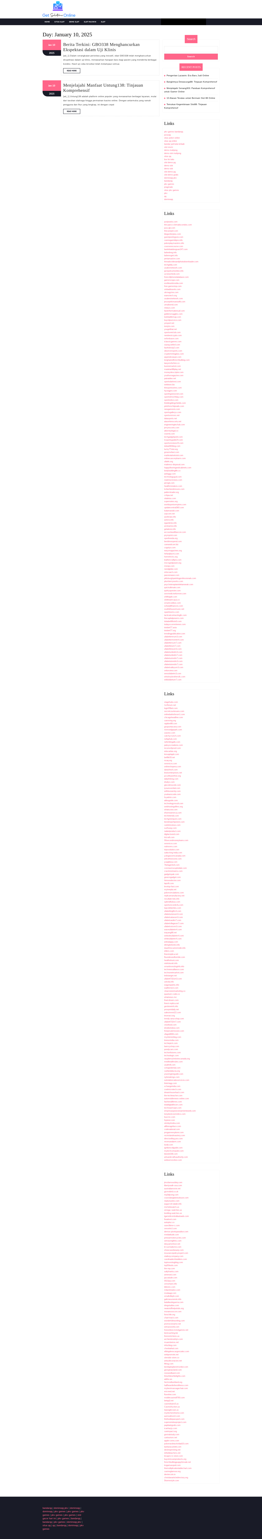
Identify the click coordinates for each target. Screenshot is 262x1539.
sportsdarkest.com (172, 381)
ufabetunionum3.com (173, 914)
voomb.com (169, 434)
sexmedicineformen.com (175, 593)
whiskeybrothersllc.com (174, 676)
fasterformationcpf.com (174, 311)
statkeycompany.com (173, 1256)
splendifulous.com (172, 902)
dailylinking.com (171, 779)
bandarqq (168, 181)
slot (103, 22)
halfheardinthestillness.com (176, 1385)
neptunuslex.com (171, 1201)
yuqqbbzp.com (170, 862)
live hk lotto (169, 159)
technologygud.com (173, 477)
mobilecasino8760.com (174, 1397)
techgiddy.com (170, 265)
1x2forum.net (170, 705)
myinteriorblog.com (172, 1037)
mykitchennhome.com (174, 1413)
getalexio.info (170, 529)
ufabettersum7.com (172, 643)
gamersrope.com (171, 280)
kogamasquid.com (172, 1465)
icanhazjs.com (170, 1428)
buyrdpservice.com (172, 320)
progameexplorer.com (174, 1132)
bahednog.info (170, 252)
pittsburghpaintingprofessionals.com (180, 578)
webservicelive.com (173, 1160)
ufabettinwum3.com (173, 649)
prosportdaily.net (171, 1009)
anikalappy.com (171, 942)
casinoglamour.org (172, 1471)
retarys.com (169, 308)
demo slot (168, 165)
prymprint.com (170, 535)
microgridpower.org (172, 563)
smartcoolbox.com (172, 603)
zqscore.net (169, 513)
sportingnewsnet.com (173, 394)
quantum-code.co (172, 994)
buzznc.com (169, 1117)
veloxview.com (170, 670)
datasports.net (170, 418)
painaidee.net (170, 378)
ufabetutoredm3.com (173, 661)
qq (165, 196)
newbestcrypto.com (173, 335)
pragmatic (168, 187)
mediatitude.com (171, 1234)
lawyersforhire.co (171, 363)
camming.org (170, 720)
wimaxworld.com (171, 1327)
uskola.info (169, 982)
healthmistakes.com (173, 486)
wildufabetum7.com (172, 679)
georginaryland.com (173, 1370)
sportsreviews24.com (173, 443)
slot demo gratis (171, 175)
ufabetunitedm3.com (173, 652)
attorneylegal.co (171, 431)
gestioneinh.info (171, 1006)
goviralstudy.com (171, 1434)
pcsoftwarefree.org (172, 776)
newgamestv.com (172, 409)
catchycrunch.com (172, 736)
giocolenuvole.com (172, 785)
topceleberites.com (172, 908)
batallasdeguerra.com (173, 1302)
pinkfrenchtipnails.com (174, 406)
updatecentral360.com (174, 507)
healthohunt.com (171, 960)
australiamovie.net (172, 1188)
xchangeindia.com (172, 1086)
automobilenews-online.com (176, 1098)
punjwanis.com (171, 222)
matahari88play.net (172, 369)
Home (47, 22)
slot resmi (168, 147)
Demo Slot (74, 22)
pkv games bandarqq (173, 131)
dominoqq (168, 199)
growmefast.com (171, 452)
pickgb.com (169, 483)
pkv (165, 193)
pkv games (169, 184)
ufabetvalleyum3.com (173, 667)
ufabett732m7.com (172, 1022)
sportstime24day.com (173, 397)
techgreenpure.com (172, 819)
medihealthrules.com (173, 1061)
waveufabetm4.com (173, 929)
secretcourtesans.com (174, 711)
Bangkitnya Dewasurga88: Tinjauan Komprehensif (192, 82)
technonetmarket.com (174, 972)
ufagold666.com (171, 1034)
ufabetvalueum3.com (173, 917)
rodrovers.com (170, 846)
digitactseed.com (171, 834)
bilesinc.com (169, 1287)
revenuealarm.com (172, 1141)
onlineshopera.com (172, 766)
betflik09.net (169, 757)
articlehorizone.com (173, 859)
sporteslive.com (171, 400)
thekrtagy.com (170, 1083)
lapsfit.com (169, 883)
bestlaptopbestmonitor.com (176, 1367)
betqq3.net (168, 1400)
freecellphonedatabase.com (176, 277)
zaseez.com (169, 733)
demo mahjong (170, 150)
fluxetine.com (170, 1394)
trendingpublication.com (174, 633)
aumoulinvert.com (172, 1416)
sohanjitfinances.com (173, 606)
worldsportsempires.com (175, 504)
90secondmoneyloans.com (176, 840)
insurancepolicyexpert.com (176, 1253)
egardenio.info (170, 523)
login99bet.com (171, 708)
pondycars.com (171, 1049)
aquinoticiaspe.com (172, 357)
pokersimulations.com (174, 892)
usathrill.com (169, 1065)
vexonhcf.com (170, 1228)
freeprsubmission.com (174, 1031)
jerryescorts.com (171, 427)
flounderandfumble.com (174, 957)
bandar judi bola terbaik (174, 144)
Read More (73, 71)
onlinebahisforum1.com (174, 714)
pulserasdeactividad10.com (176, 1443)
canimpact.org (170, 1431)
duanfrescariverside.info (174, 948)
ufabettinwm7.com (172, 646)
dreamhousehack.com (174, 1092)
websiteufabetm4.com (174, 935)
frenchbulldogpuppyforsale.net (177, 1462)
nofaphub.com (170, 739)
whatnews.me (170, 997)
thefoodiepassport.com (174, 1419)
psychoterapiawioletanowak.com (178, 584)
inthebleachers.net (172, 1453)
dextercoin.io (169, 1474)
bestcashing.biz (171, 1333)
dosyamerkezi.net (172, 1244)
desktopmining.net (172, 1450)
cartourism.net (170, 1437)
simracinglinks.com (172, 1241)
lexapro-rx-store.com (173, 1456)
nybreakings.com (172, 1077)
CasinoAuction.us (172, 1407)
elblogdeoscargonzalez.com (176, 1351)
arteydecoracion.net (173, 1360)
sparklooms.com (171, 612)
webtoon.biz (169, 384)
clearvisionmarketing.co (174, 991)
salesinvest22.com (172, 1012)
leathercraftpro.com (172, 560)
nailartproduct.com (172, 831)
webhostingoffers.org (173, 806)
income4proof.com (172, 748)
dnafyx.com (169, 782)
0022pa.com (169, 1281)
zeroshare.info (170, 1284)
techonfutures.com (172, 1052)
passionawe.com (171, 575)
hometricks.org (171, 556)
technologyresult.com (173, 803)
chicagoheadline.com (173, 717)
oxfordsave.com (171, 338)
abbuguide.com (171, 800)
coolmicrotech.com (172, 1089)
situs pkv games (171, 190)
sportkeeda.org (171, 538)
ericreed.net (169, 1391)
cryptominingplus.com (174, 354)
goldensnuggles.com (173, 314)
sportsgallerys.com (172, 412)
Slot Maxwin (90, 22)
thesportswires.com (173, 387)
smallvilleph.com (171, 1296)
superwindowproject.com (175, 1422)
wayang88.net (170, 932)
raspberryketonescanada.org (177, 1058)
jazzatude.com (170, 1277)
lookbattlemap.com (172, 317)
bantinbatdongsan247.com (176, 249)
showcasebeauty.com (174, 1250)
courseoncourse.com (173, 246)
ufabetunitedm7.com (173, 655)
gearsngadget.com (172, 877)
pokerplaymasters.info (174, 243)
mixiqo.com (169, 566)
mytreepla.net (170, 889)
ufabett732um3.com (173, 979)
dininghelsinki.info (172, 945)
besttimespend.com (173, 541)
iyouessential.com (172, 788)
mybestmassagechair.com (176, 1388)
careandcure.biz (171, 544)
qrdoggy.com (170, 474)
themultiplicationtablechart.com (178, 1468)
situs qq (167, 156)
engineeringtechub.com (174, 424)
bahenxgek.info (171, 255)
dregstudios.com (171, 1305)
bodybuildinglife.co (172, 470)
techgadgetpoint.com (173, 437)
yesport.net (169, 323)
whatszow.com (171, 809)
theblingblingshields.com (175, 403)
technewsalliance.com (174, 969)
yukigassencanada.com (174, 856)
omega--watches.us (173, 1210)
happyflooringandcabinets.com (177, 467)
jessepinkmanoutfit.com (174, 301)
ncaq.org (168, 760)
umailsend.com (171, 304)
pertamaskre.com (172, 258)
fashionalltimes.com (173, 1101)
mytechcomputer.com (174, 1151)
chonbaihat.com (171, 1348)
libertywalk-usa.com (173, 1185)
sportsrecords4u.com (173, 905)
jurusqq (167, 135)
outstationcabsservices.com (176, 1080)
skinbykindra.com (172, 1123)
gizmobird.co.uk (171, 1191)
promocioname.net (172, 1324)
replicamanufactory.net (174, 895)
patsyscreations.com (173, 745)
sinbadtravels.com (172, 289)
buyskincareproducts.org (175, 1459)
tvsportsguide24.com (173, 440)
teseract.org (169, 1015)
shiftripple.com (170, 597)
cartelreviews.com (172, 825)
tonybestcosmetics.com (175, 1114)
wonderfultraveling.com (174, 1320)
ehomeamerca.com (173, 813)
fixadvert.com (170, 1219)
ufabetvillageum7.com (174, 923)
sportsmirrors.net (171, 415)
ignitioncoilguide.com (173, 1147)
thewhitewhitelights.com (174, 1376)
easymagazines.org (173, 550)
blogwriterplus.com (172, 234)
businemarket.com (172, 366)
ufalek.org (168, 461)
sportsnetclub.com (172, 332)
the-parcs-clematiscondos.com (178, 225)
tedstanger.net (170, 975)
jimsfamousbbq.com (173, 1182)
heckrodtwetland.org (173, 1382)
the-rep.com (169, 1268)
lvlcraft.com (169, 837)
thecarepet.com (171, 231)
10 (53, 44)
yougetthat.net (170, 329)
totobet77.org (170, 630)
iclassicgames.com (172, 341)
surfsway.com (170, 828)
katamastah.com (171, 510)
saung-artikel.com (172, 344)
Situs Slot (59, 22)
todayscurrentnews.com (175, 624)
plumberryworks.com (173, 581)
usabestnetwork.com (173, 298)
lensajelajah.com (171, 754)
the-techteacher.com (173, 1095)
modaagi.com (170, 1293)
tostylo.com (169, 326)
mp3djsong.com (171, 1194)
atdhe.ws (168, 1379)
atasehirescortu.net (172, 421)
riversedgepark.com (173, 729)
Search (191, 39)
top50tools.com (171, 1265)
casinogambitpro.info (173, 240)
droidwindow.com (172, 1028)
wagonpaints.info (171, 985)
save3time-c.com (172, 1225)
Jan (50, 44)
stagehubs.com (171, 702)
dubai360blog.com (172, 446)
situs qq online (170, 141)
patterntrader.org (171, 492)
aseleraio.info (170, 517)
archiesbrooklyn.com (173, 1339)
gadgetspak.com (171, 874)
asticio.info (169, 520)
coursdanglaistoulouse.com (176, 1197)
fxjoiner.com (169, 1120)
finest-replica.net (171, 1003)
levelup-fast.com (171, 886)
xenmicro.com (170, 763)
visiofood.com (170, 1025)
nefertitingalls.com (172, 742)
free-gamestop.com (173, 286)
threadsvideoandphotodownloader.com (181, 261)
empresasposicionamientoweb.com (180, 1111)
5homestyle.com (171, 1480)
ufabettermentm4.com (174, 640)
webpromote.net (171, 1354)
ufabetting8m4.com (172, 911)
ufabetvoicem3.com (173, 926)
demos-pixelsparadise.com (176, 1231)
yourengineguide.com (173, 1074)
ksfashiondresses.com (174, 489)
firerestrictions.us (171, 1336)
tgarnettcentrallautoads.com (176, 1216)
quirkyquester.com (172, 590)
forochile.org (169, 1314)
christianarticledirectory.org (176, 1477)
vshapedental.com (172, 1068)
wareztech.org (170, 295)
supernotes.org (171, 501)
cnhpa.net (168, 495)
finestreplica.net (171, 954)
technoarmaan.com (172, 1108)
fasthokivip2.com (171, 347)
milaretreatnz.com (172, 1290)
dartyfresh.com (171, 769)
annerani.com (170, 1274)
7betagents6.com (172, 865)
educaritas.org (170, 751)
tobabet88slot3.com (173, 621)
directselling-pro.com (173, 1138)
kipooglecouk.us (171, 1410)
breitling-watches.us (173, 1213)
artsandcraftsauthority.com (176, 1157)
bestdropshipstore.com (174, 822)
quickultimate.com (172, 587)
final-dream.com (171, 1000)
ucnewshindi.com (172, 274)
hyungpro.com (170, 390)
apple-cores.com (171, 1440)
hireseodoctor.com (172, 880)
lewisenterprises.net (173, 772)
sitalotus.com (170, 498)
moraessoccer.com (172, 1311)
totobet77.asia (170, 627)
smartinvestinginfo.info (174, 966)
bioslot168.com (171, 1154)
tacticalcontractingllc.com (175, 615)
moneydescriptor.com (174, 372)
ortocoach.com (171, 572)
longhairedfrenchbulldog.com (177, 360)
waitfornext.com (171, 988)
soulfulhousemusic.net (174, 609)
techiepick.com (171, 1043)
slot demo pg (170, 162)
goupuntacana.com (172, 726)
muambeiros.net (171, 1342)
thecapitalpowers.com (174, 618)
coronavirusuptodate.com (175, 868)
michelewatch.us (171, 1207)
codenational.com (172, 1129)
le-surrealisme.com (172, 1247)
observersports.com (173, 351)
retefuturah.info (170, 963)
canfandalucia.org (172, 1071)
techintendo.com (171, 816)
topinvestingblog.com (173, 1262)
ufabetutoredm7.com (173, 664)
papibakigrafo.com (172, 1425)
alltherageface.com (172, 1126)
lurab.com (168, 1144)
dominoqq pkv (170, 178)
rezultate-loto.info (171, 899)
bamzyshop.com (171, 1046)
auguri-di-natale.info (172, 1204)
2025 (51, 53)
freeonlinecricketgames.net (176, 1330)
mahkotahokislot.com (173, 455)
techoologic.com (171, 1055)
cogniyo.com (170, 547)
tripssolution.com (171, 849)
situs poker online (172, 138)
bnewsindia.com (171, 1040)
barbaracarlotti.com (172, 1447)
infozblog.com (170, 1345)
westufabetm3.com (172, 673)
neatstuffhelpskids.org (174, 1308)
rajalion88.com (170, 723)
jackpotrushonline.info (173, 271)
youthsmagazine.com (173, 375)
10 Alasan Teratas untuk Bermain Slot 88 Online (191, 98)
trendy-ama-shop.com (174, 1018)
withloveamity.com (172, 791)
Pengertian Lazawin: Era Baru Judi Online (188, 75)
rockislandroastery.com (174, 1135)
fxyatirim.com (170, 797)
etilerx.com (169, 951)
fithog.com (168, 1363)
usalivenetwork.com (173, 268)
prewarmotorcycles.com (175, 1238)
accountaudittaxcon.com (175, 532)
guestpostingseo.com (173, 237)
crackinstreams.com (173, 871)
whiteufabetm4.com (173, 938)
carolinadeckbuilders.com (175, 1259)
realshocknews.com (173, 480)
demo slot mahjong (172, 153)
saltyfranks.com (171, 1271)
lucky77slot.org (171, 449)
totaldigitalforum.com (173, 1104)
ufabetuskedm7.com (173, 658)
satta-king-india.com (173, 852)
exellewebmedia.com (173, 283)
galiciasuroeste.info (172, 1299)
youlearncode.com (172, 794)
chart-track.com (171, 1317)
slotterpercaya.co (172, 600)
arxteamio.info (170, 526)
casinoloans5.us (171, 1404)
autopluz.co (169, 1222)
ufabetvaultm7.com (172, 920)
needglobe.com (171, 569)
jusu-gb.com (169, 228)
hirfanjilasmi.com (171, 553)
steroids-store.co (171, 1357)
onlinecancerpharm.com (175, 458)
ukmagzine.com (171, 292)
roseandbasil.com (172, 1373)
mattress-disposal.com (174, 464)
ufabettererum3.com (173, 636)
